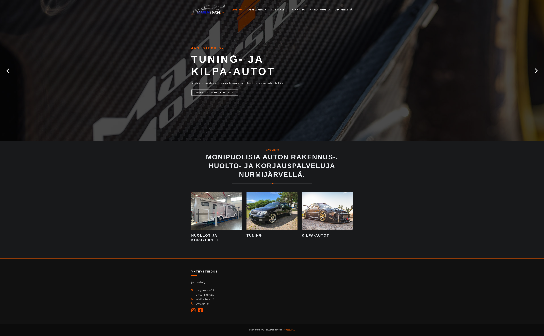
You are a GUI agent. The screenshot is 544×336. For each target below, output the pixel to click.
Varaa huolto (320, 9)
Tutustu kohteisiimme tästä (215, 92)
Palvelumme (256, 9)
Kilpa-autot (315, 235)
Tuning (254, 235)
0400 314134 (202, 303)
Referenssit (279, 9)
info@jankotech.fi (205, 299)
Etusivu (236, 9)
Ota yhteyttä (344, 9)
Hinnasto (298, 9)
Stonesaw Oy (288, 329)
